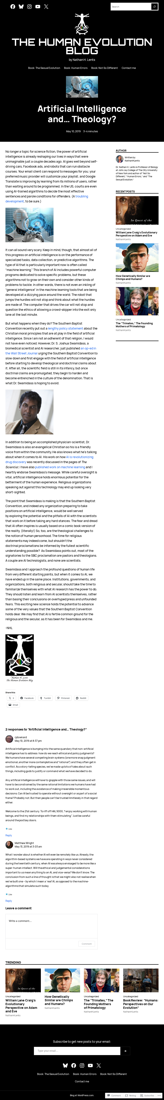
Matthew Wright (24, 843)
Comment (87, 943)
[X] (46, 6)
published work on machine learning (60, 467)
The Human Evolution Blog (82, 46)
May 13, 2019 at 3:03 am (28, 846)
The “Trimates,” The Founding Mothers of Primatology (134, 325)
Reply (8, 835)
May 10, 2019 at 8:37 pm (28, 741)
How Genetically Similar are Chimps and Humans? (133, 277)
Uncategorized (123, 228)
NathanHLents (123, 239)
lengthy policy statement (65, 328)
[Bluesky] (21, 6)
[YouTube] (38, 6)
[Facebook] (13, 6)
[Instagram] (29, 6)
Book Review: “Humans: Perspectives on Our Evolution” (140, 1004)
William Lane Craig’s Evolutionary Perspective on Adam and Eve (136, 234)
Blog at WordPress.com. (82, 1095)
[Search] (154, 6)
